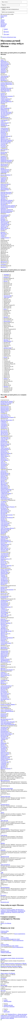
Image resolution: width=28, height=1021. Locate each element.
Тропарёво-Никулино (6, 88)
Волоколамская (4, 473)
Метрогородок (4, 164)
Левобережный (4, 117)
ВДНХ (2, 560)
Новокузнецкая (4, 456)
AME (2, 872)
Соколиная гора (5, 171)
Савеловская (4, 521)
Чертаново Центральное (7, 211)
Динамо (3, 446)
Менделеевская (4, 510)
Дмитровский (4, 114)
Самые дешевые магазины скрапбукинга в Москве (13, 963)
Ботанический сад (5, 558)
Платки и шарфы (11, 909)
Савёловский (4, 120)
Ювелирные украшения (18, 911)
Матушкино (4, 233)
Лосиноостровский (5, 136)
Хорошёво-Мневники (6, 101)
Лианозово (3, 134)
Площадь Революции (6, 489)
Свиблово (3, 146)
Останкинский (4, 142)
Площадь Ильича (5, 659)
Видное (5, 281)
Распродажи (4, 23)
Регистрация (4, 15)
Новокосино (4, 656)
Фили (2, 700)
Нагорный (3, 204)
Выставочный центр (6, 719)
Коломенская (4, 452)
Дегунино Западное (6, 113)
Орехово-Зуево (7, 347)
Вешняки (3, 153)
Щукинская (3, 616)
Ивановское (4, 157)
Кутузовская (4, 692)
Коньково (3, 219)
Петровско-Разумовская (7, 517)
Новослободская (5, 544)
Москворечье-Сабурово (7, 200)
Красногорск (7, 321)
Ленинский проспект (6, 565)
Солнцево (3, 86)
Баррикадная (4, 587)
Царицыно (3, 208)
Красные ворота (5, 409)
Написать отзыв (16, 912)
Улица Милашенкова (6, 723)
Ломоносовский (5, 221)
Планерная (3, 601)
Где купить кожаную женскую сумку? (10, 939)
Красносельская (5, 408)
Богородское (4, 152)
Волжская (3, 624)
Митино (3, 94)
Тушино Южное (5, 100)
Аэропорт (3, 105)
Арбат (2, 60)
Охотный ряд (4, 414)
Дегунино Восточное (6, 112)
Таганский (3, 68)
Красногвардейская (6, 453)
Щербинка (3, 267)
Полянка (3, 518)
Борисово (3, 619)
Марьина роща (4, 138)
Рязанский (3, 187)
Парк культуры (4, 416)
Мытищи (6, 339)
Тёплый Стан (4, 225)
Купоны (3, 22)
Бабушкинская (4, 556)
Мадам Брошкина (5, 887)
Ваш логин (4, 2)
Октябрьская (4, 545)
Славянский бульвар (6, 493)
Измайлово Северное (6, 161)
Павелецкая (4, 458)
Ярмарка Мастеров (5, 796)
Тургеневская (4, 581)
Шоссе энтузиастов (5, 661)
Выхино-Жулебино (5, 175)
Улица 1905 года (5, 615)
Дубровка (3, 627)
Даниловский (4, 196)
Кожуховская (4, 629)
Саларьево (3, 422)
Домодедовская (4, 448)
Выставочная (4, 688)
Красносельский (5, 64)
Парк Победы (4, 485)
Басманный (3, 61)
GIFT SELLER (4, 820)
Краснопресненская (6, 541)
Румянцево (3, 421)
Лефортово (3, 179)
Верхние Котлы (5, 735)
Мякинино (3, 484)
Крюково (3, 232)
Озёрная (3, 672)
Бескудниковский (5, 108)
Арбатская (3, 470)
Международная (5, 693)
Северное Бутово (5, 224)
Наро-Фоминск (7, 341)
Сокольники (4, 172)
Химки (5, 378)
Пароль (4, 4)
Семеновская (4, 492)
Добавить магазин (8, 1005)
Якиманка (3, 72)
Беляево (3, 557)
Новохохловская (5, 753)
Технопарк (3, 465)
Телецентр (3, 720)
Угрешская (3, 764)
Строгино (3, 97)
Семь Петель (4, 835)
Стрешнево (3, 763)
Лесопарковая (4, 707)
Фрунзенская (4, 430)
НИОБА (3, 843)
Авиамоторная (4, 651)
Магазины (3, 25)
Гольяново (3, 156)
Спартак (3, 608)
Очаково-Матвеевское (6, 82)
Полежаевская (4, 603)
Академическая (4, 553)
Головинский (4, 110)
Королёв (6, 317)
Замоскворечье (4, 62)
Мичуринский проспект (7, 669)
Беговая (3, 588)
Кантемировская (5, 449)
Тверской (3, 69)
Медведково (4, 567)
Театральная (4, 464)
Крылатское (4, 77)
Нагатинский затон (5, 203)
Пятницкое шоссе (5, 490)
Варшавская (4, 713)
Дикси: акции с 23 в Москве (8, 973)
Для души (3, 990)
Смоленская (4, 494)
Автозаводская (4, 437)
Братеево (3, 195)
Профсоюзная (4, 573)
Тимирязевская (4, 525)
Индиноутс (3, 895)
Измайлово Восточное (6, 160)
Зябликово (3, 199)
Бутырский (3, 133)
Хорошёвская (4, 680)
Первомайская (4, 488)
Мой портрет (4, 985)
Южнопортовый (5, 189)
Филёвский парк (5, 89)
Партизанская (4, 486)
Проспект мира (4, 549)
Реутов (5, 357)
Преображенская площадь (7, 417)
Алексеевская (4, 554)
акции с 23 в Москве (6, 923)
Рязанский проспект (6, 607)
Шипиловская (4, 648)
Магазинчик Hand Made (7, 788)
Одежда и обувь (6, 37)
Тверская (3, 462)
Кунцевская (4, 478)
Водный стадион (5, 444)
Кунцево (3, 78)
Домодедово (7, 297)
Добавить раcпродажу (6, 912)
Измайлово (3, 158)
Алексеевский (4, 128)
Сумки (3, 909)
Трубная (3, 644)
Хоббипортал (4, 879)
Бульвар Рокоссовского (6, 402)
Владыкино (3, 508)
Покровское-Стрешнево (7, 96)
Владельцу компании (9, 1006)
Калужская (3, 561)
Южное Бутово (4, 228)
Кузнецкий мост (5, 596)
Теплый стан (4, 579)
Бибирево (3, 132)
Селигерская (4, 641)
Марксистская (4, 653)
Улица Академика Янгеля (7, 528)
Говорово (3, 665)
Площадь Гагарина (5, 759)
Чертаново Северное (6, 209)
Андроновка (4, 728)
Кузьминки (3, 177)
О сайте (6, 1000)
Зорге (2, 741)
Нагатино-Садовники (6, 201)
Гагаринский (4, 216)
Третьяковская (4, 580)
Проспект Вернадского (6, 84)
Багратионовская (5, 687)
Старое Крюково (5, 237)
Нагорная (3, 513)
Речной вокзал (4, 460)
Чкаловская (3, 647)
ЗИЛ (2, 740)
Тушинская (3, 613)
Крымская (3, 745)
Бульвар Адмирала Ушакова (8, 704)
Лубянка (3, 412)
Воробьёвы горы (5, 404)
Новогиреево (4, 165)
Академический (5, 215)
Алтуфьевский (4, 129)
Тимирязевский (5, 122)
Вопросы (3, 26)
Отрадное (3, 144)
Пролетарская (4, 604)
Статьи (5, 1010)
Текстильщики (4, 188)
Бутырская (3, 621)
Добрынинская (4, 537)
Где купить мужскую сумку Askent (9, 945)
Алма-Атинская (5, 438)
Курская (3, 480)
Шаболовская (4, 583)
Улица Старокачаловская (7, 711)
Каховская (3, 715)
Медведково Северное (6, 140)
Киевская (3, 476)
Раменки (3, 85)
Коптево (3, 116)
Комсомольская (4, 406)
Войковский (4, 109)
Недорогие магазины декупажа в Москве (11, 966)
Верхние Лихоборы (6, 623)
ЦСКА (2, 681)
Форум (2, 21)
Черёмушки (3, 227)
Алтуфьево (3, 501)
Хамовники (4, 70)
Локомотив (3, 749)
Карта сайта (7, 1011)
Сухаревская (4, 577)
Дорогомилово (4, 76)
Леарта (2, 812)
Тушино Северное (5, 98)
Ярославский (4, 149)
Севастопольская (5, 522)
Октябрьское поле (5, 600)
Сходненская (4, 609)
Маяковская (4, 454)
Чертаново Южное (5, 212)
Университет (4, 428)
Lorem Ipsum (4, 932)
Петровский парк (5, 675)
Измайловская (4, 474)
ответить (23, 933)
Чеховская (3, 532)
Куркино (3, 93)
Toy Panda (3, 978)
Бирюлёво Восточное (6, 192)
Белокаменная (4, 731)
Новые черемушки (5, 569)
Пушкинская (4, 605)
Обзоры (3, 19)
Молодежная (4, 482)
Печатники (3, 185)
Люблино (3, 180)
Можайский (4, 80)
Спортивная (4, 425)
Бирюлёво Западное (6, 193)
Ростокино (3, 145)
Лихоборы (3, 748)
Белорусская (4, 442)
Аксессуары (13, 37)
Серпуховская (4, 524)
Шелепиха (3, 683)
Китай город (4, 563)
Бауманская (3, 472)
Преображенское (5, 169)
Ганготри (3, 850)
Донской (3, 197)
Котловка (3, 220)
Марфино (3, 137)
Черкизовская (4, 432)
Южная (2, 533)
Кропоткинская (5, 410)
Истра (5, 309)
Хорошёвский (4, 125)
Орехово (3, 457)
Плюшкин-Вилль (5, 804)
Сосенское (3, 264)
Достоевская (4, 625)
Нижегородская (5, 752)
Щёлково (6, 386)
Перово (2, 168)
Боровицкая (4, 505)
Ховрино (3, 124)
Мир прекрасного (5, 780)
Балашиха (6, 277)
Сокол (2, 121)
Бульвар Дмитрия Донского (8, 506)
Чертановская (4, 530)
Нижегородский (5, 184)
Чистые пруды (4, 433)
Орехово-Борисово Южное (7, 207)
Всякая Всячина (5, 828)
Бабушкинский (4, 130)
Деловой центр (4, 652)
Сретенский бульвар (6, 643)
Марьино (3, 181)
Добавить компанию (6, 952)
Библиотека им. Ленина (7, 401)
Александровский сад (6, 685)
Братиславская (4, 620)
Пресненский (4, 66)
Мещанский (4, 65)
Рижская (3, 575)
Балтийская (3, 729)
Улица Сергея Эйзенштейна (8, 724)
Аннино (3, 502)
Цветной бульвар (5, 529)
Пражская (3, 520)
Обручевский (4, 223)
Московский (4, 261)
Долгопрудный (7, 295)
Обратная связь (7, 1001)
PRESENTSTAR (5, 856)
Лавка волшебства (5, 864)
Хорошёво (3, 765)
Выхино (3, 591)
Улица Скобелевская (6, 709)
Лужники (3, 751)
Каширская (3, 450)
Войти (2, 17)
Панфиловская (4, 757)
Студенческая (4, 697)
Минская (3, 668)
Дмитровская (4, 509)
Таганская (3, 550)
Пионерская (4, 695)
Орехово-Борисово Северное (8, 205)
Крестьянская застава (6, 631)
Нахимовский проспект (7, 514)
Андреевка (6, 274)
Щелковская (4, 497)
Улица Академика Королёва (8, 721)
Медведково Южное (6, 141)
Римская (3, 640)
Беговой (3, 106)
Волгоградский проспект (7, 589)
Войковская (4, 445)
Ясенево (3, 229)
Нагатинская (4, 512)
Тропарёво (3, 426)
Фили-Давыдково (5, 90)
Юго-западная (4, 434)
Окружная (3, 636)
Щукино (3, 102)
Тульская (3, 526)
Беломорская (4, 441)
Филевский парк (5, 699)
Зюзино (2, 217)
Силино (3, 236)
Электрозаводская (5, 498)
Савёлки (3, 235)
